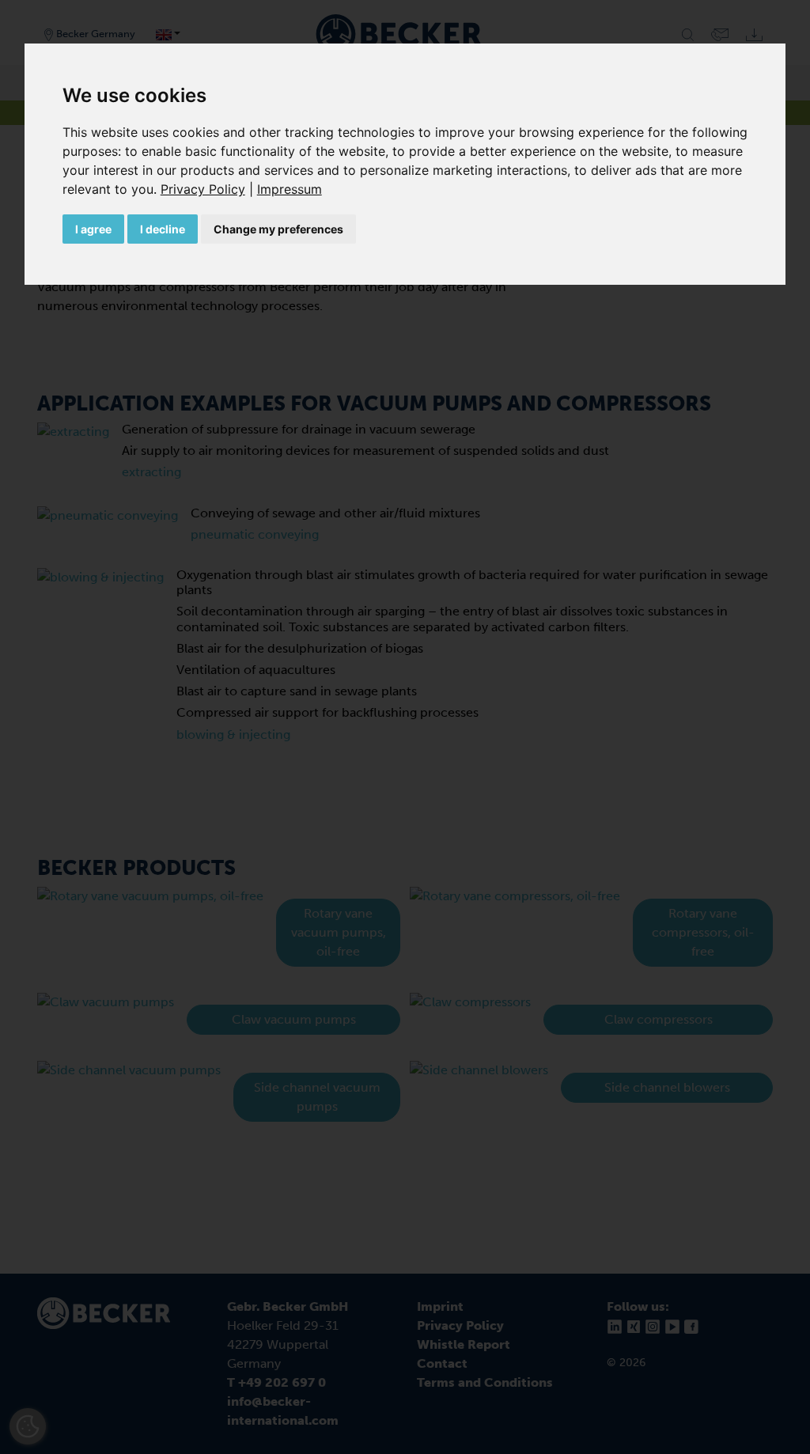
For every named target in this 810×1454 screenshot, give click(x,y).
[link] (209, 189)
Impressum (289, 189)
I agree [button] (93, 229)
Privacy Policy (203, 189)
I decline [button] (162, 229)
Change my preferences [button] (278, 229)
